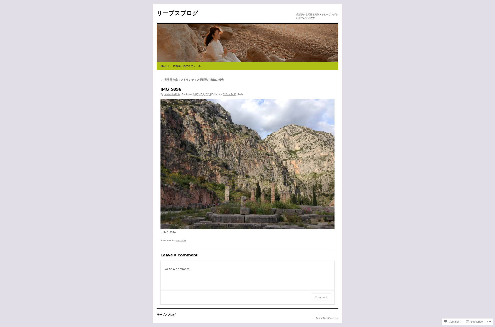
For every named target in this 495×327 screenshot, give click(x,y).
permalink (181, 240)
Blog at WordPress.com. (327, 317)
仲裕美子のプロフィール (187, 65)
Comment (321, 297)
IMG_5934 (169, 232)
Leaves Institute (172, 94)
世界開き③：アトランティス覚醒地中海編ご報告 (192, 79)
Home (165, 65)
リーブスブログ (177, 13)
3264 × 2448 (229, 94)
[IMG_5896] (247, 164)
